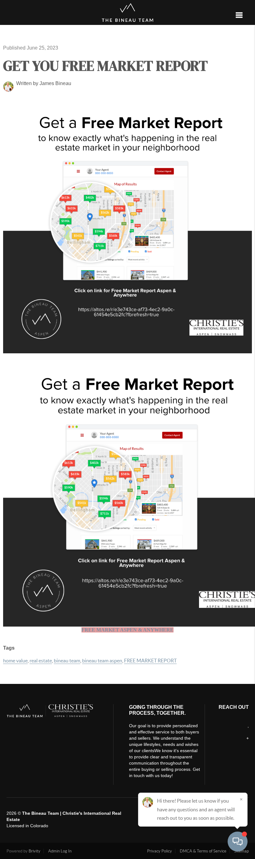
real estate (41, 660)
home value (15, 660)
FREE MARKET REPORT (150, 660)
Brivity (34, 851)
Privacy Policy (159, 851)
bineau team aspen (102, 660)
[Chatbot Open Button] (238, 842)
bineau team (67, 660)
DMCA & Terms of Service (203, 851)
